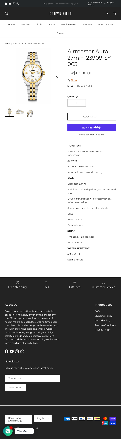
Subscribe (15, 387)
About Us (87, 24)
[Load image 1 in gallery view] (32, 76)
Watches (25, 24)
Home (11, 24)
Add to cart (92, 116)
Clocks (39, 24)
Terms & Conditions (105, 325)
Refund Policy (102, 320)
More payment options (91, 134)
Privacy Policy (102, 329)
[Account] (106, 13)
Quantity (72, 96)
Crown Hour (16, 428)
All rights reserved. (30, 428)
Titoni (74, 80)
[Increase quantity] (83, 102)
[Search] (7, 13)
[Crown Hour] (60, 14)
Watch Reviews (68, 24)
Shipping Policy (103, 315)
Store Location (105, 24)
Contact (61, 33)
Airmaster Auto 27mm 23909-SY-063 (28, 43)
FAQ (97, 311)
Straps (52, 24)
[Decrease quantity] (70, 102)
